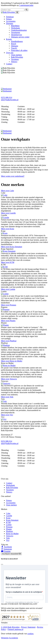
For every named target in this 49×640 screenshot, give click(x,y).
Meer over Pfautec (8, 321)
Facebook (8, 547)
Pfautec (9, 529)
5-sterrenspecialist (26, 5)
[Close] (2, 564)
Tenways (9, 536)
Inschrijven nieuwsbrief (10, 554)
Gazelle (9, 516)
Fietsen (9, 19)
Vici (7, 540)
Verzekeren (15, 32)
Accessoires (10, 21)
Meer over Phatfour (8, 341)
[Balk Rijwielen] (8, 12)
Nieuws (14, 62)
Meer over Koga (7, 229)
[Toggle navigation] (17, 12)
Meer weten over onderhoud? (12, 176)
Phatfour (9, 531)
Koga (8, 518)
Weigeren (5, 638)
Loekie (9, 525)
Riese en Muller (12, 534)
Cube (8, 513)
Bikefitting (15, 26)
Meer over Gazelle (8, 213)
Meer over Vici (7, 415)
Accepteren (13, 638)
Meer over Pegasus (8, 305)
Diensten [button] (9, 23)
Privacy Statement (28, 627)
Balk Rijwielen (17, 57)
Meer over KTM (7, 262)
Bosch (13, 44)
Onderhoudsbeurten (19, 30)
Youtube (7, 551)
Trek (8, 538)
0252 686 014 (6, 97)
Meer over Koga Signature (11, 247)
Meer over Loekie (8, 289)
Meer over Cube (7, 191)
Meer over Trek (7, 397)
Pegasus (9, 527)
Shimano (14, 46)
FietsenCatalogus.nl (15, 629)
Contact (9, 64)
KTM (8, 522)
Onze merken (16, 55)
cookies (30, 634)
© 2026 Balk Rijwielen (10, 627)
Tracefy (14, 48)
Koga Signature (12, 520)
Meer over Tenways (9, 379)
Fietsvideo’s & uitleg (19, 50)
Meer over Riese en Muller (11, 361)
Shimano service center (20, 37)
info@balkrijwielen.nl (9, 100)
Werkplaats (15, 28)
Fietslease (10, 17)
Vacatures (15, 59)
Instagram (8, 549)
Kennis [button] (9, 39)
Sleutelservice (16, 35)
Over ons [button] (9, 53)
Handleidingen (17, 41)
